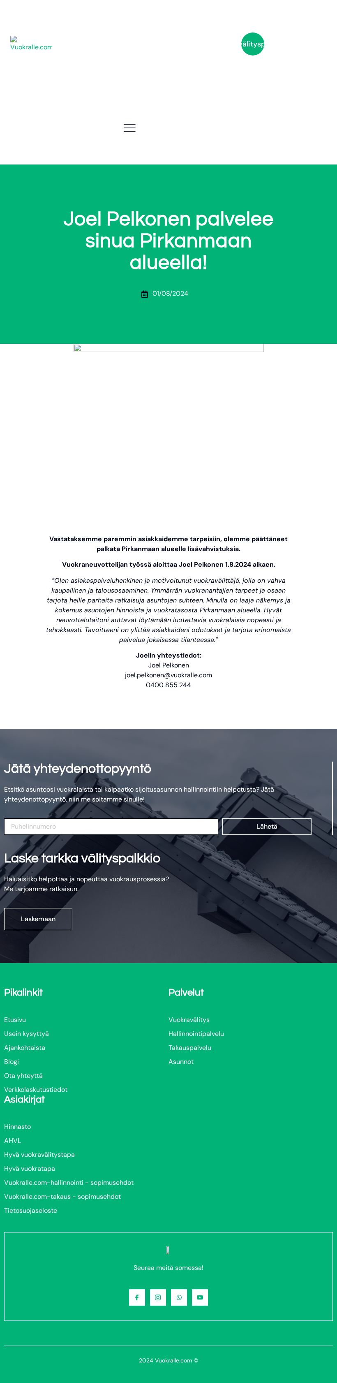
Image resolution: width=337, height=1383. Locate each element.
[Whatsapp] (179, 1297)
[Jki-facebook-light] (137, 1297)
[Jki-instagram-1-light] (158, 1297)
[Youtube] (200, 1297)
